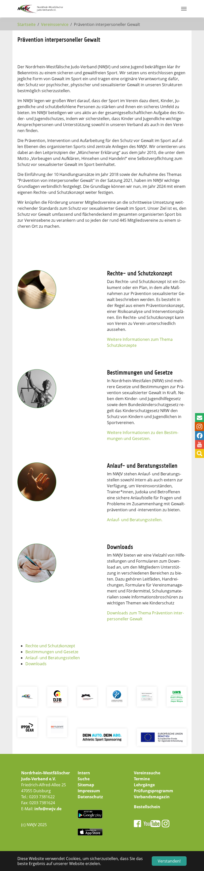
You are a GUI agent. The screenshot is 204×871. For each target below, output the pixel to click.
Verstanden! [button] (169, 861)
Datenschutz (90, 796)
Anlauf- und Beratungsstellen (52, 657)
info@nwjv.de (47, 808)
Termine (142, 779)
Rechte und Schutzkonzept (50, 646)
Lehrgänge (144, 785)
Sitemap (86, 785)
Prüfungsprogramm (153, 791)
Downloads (36, 663)
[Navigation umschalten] (184, 8)
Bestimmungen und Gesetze (51, 651)
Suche (84, 779)
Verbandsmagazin (152, 796)
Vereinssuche (147, 773)
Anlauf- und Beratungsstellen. (134, 519)
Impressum (89, 791)
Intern (84, 773)
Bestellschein (147, 806)
